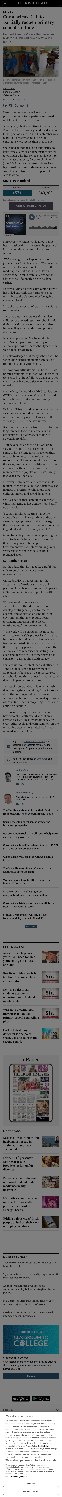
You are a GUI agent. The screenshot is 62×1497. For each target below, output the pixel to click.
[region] (31, 1454)
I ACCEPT (31, 1484)
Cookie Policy (43, 1446)
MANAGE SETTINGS (31, 1492)
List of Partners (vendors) (16, 1476)
